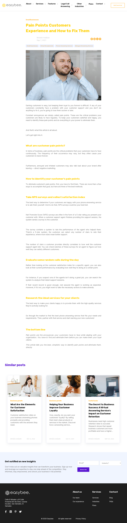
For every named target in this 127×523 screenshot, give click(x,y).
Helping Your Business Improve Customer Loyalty (61, 407)
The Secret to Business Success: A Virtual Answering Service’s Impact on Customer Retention (101, 410)
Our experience (78, 501)
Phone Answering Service (64, 46)
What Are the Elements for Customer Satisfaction (22, 407)
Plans (94, 505)
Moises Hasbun (43, 38)
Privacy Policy (81, 519)
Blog (111, 498)
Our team (76, 498)
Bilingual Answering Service (84, 46)
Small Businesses (32, 46)
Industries (95, 501)
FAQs (111, 501)
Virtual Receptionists (46, 46)
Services (95, 498)
